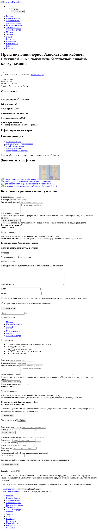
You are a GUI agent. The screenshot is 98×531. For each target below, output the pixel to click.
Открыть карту (37, 74)
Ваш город (5, 199)
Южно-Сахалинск (14, 324)
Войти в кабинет (8, 432)
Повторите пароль (9, 443)
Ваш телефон (7, 448)
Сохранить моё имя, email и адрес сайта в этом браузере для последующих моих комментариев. (45, 298)
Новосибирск (12, 43)
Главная (9, 16)
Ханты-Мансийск (14, 331)
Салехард (10, 326)
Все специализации (11, 491)
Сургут (9, 37)
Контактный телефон (10, 202)
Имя (3, 289)
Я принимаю (27, 303)
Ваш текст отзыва (8, 284)
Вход (16, 9)
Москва (9, 32)
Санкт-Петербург (13, 30)
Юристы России (13, 18)
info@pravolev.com (11, 489)
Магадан (10, 333)
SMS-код (24, 452)
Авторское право (13, 23)
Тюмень (9, 34)
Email (4, 293)
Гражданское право (14, 25)
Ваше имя (5, 197)
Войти (22, 420)
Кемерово (10, 46)
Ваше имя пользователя (11, 427)
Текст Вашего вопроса (11, 213)
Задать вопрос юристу (11, 220)
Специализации (13, 21)
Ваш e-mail (5, 445)
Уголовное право (13, 27)
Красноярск (11, 41)
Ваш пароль (6, 430)
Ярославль (10, 48)
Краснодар (10, 39)
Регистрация (19, 12)
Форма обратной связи (31, 489)
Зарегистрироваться (10, 464)
